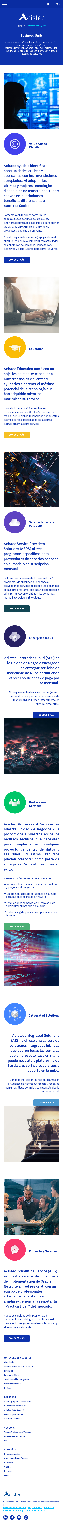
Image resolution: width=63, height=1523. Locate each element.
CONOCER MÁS (17, 259)
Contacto (8, 1462)
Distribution (9, 1362)
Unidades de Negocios (18, 1358)
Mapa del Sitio (35, 1507)
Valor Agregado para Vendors (17, 1432)
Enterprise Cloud (11, 1375)
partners (10, 1397)
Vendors (9, 1427)
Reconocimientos (12, 1454)
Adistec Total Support (14, 1410)
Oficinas (7, 1467)
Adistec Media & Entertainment (18, 1366)
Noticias (8, 1471)
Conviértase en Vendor (14, 1436)
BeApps (7, 1388)
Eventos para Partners (14, 1414)
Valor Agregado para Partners (17, 1401)
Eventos (8, 1475)
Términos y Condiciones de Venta (29, 1510)
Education (8, 1371)
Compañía (10, 1449)
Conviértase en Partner (14, 1405)
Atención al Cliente (13, 1418)
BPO (6, 1440)
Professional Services (14, 1384)
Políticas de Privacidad (14, 1507)
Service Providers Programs (16, 1379)
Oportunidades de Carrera (16, 1458)
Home (19, 25)
